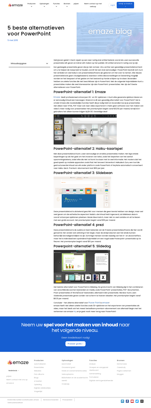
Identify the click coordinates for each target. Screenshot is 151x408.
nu (75, 311)
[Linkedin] (122, 401)
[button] (125, 5)
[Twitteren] (137, 401)
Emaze (57, 97)
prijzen (76, 4)
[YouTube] (132, 401)
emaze (105, 302)
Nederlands (13, 370)
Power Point (94, 302)
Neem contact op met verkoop (93, 5)
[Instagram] (141, 401)
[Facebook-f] (127, 401)
